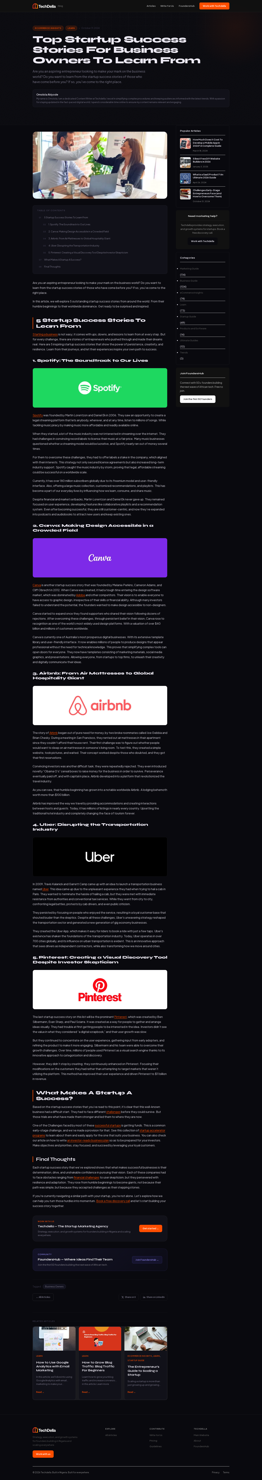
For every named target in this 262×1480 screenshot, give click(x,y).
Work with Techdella (214, 5)
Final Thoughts (52, 266)
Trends (184, 352)
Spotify (38, 415)
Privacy (215, 1472)
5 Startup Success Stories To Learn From (66, 217)
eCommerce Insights (48, 28)
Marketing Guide (189, 268)
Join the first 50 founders (197, 399)
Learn (71, 28)
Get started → (151, 1228)
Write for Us (167, 5)
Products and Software (193, 328)
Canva (37, 585)
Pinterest (120, 1017)
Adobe (80, 595)
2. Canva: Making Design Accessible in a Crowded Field (78, 231)
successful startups (108, 1125)
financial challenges (86, 1177)
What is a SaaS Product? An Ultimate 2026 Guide (208, 176)
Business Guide (188, 280)
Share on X (130, 1297)
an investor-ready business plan (88, 1140)
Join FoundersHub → (147, 1259)
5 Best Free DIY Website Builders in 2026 (206, 160)
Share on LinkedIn (156, 1297)
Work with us (43, 1454)
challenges (113, 1112)
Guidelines (156, 1446)
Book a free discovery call (113, 1201)
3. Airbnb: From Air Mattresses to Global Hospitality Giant (79, 238)
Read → (40, 1392)
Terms (226, 1472)
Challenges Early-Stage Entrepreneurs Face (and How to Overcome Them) (207, 193)
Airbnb (53, 733)
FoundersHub (187, 5)
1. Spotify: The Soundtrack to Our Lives (69, 224)
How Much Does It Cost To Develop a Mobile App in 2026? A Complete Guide (208, 142)
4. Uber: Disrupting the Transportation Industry (73, 245)
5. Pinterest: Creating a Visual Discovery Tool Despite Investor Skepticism (88, 252)
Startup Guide (136, 1360)
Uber (45, 889)
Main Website (201, 1435)
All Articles (111, 1435)
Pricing (153, 1440)
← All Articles (43, 1297)
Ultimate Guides (189, 340)
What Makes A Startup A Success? (62, 259)
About (197, 1440)
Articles (151, 5)
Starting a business (45, 334)
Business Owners (54, 1286)
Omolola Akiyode (47, 94)
